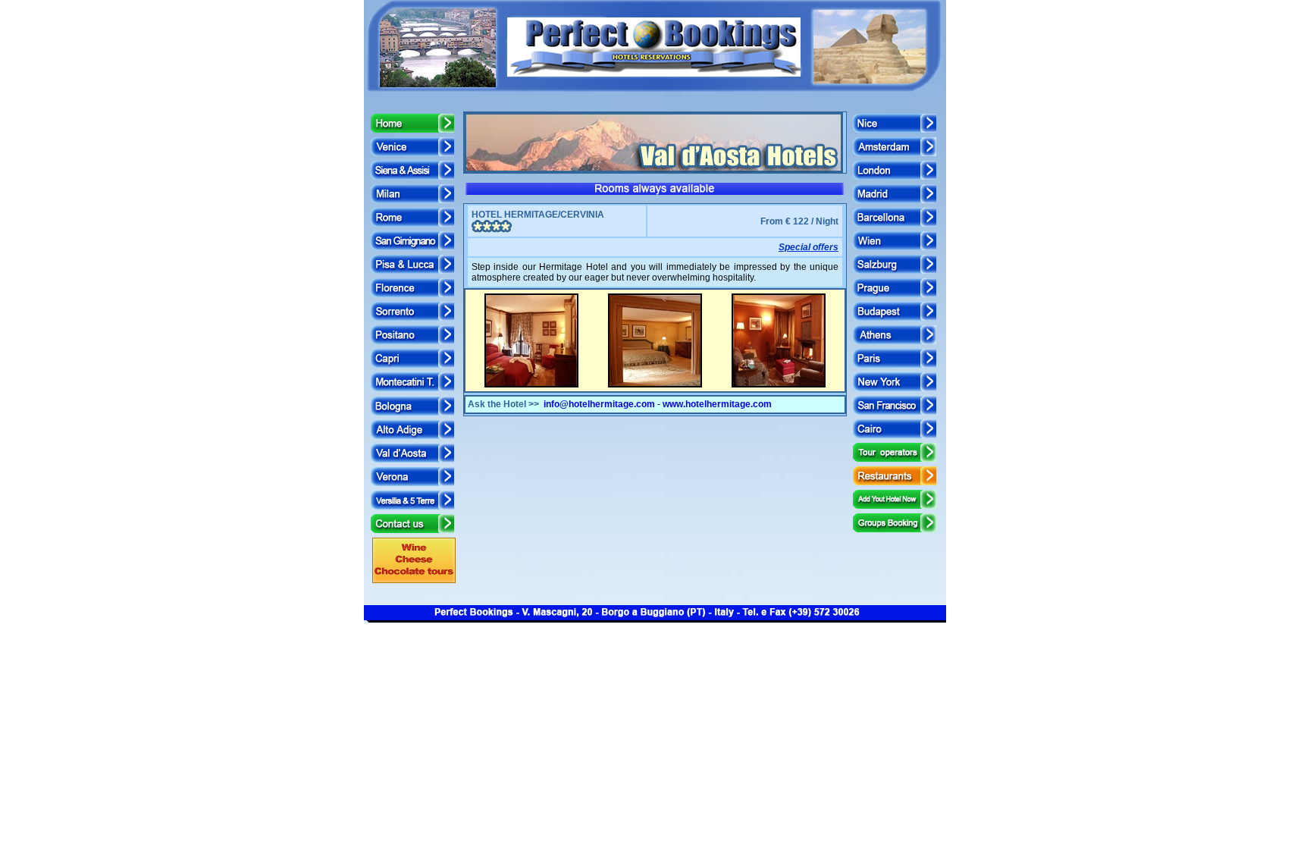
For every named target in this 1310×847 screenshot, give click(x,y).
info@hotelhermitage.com (599, 404)
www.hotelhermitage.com (717, 404)
